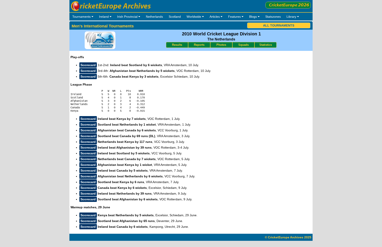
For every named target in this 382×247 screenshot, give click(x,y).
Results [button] (177, 44)
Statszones (273, 16)
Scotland (175, 16)
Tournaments (82, 16)
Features (235, 16)
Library (291, 16)
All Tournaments (278, 25)
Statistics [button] (265, 44)
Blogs (253, 16)
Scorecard (88, 65)
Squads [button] (243, 44)
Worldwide (194, 16)
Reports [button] (199, 44)
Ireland (104, 16)
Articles (215, 16)
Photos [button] (221, 44)
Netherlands (154, 16)
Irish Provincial (127, 16)
